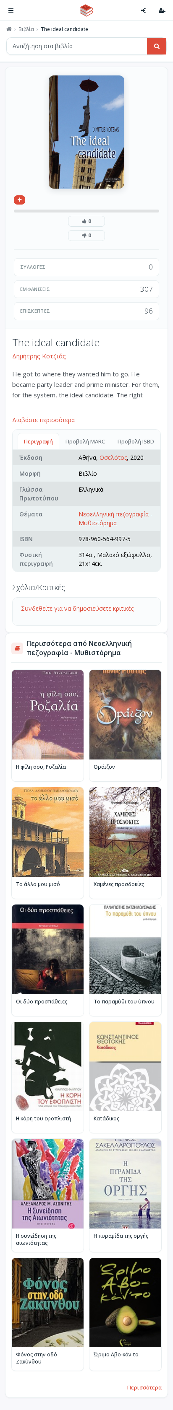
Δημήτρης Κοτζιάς (39, 356)
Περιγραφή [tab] (38, 441)
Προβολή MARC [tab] (85, 441)
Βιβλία (26, 29)
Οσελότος (113, 457)
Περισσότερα (144, 1387)
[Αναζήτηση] (156, 46)
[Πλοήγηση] (11, 10)
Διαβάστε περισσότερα (43, 420)
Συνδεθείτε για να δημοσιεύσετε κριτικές (77, 608)
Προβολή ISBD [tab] (136, 441)
